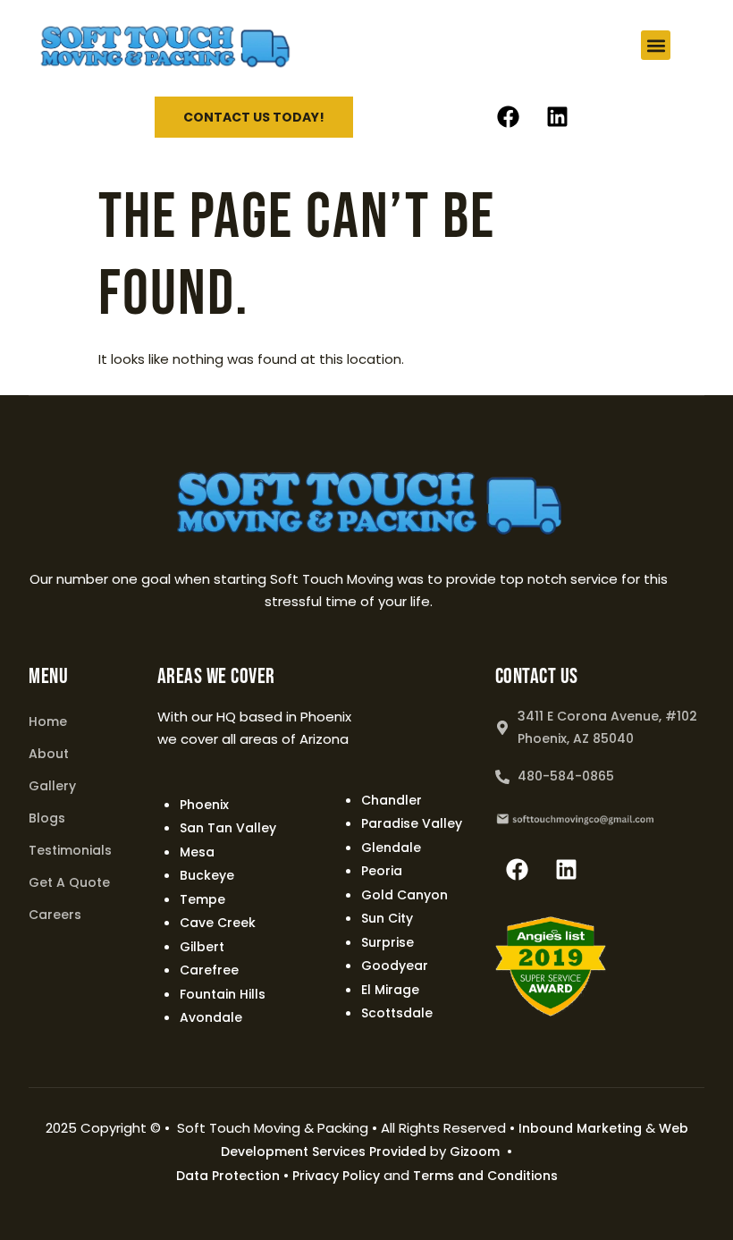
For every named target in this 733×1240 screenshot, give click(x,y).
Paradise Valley (411, 823)
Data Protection (228, 1176)
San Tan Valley (228, 828)
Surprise (387, 942)
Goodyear (394, 965)
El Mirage (390, 990)
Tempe (202, 899)
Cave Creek (218, 923)
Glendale (391, 847)
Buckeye (207, 875)
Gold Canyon (404, 895)
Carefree (209, 970)
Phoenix (204, 805)
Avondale (211, 1017)
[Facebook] (508, 117)
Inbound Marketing (580, 1128)
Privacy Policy (336, 1176)
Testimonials (70, 850)
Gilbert (202, 947)
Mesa (197, 852)
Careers (55, 915)
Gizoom (475, 1151)
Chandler (391, 800)
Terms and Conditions (485, 1176)
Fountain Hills (222, 994)
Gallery (52, 786)
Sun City (387, 918)
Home (48, 721)
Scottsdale (397, 1013)
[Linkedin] (557, 117)
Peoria (381, 871)
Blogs (47, 818)
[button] (655, 45)
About (49, 754)
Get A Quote (69, 882)
